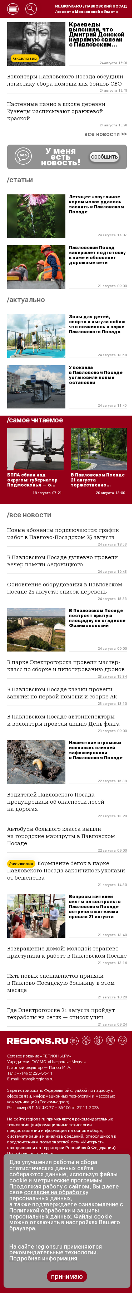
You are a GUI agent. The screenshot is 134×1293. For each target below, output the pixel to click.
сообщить (104, 156)
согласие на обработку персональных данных (48, 1195)
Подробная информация (31, 1153)
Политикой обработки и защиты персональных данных (54, 1213)
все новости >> (105, 134)
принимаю (67, 1276)
